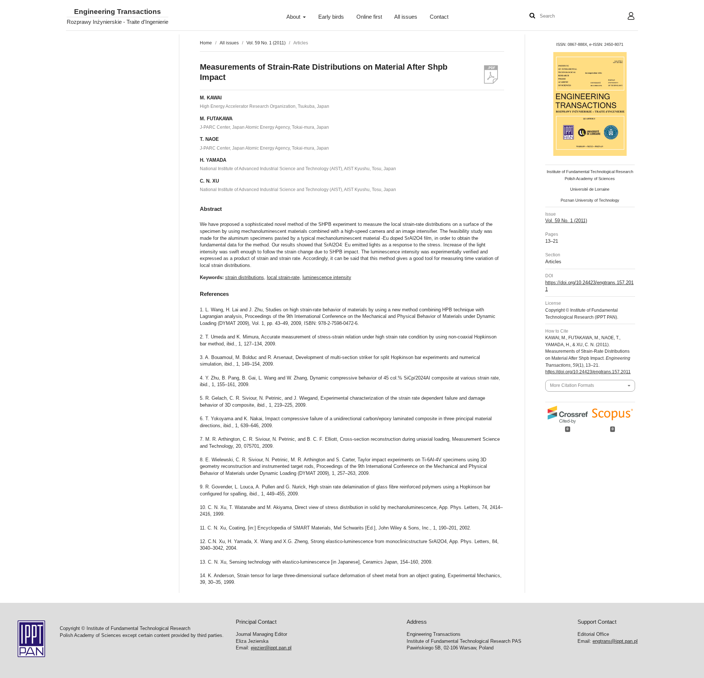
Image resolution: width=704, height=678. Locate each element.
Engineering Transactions (117, 12)
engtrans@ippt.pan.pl (615, 641)
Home (206, 42)
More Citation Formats (572, 385)
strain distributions (244, 277)
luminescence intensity (326, 277)
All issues (405, 17)
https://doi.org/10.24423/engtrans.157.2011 (588, 371)
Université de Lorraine (589, 189)
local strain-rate (283, 277)
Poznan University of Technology (590, 200)
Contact (439, 17)
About (294, 17)
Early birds (331, 17)
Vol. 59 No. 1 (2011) (266, 42)
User (625, 16)
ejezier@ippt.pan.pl (271, 647)
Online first (369, 17)
